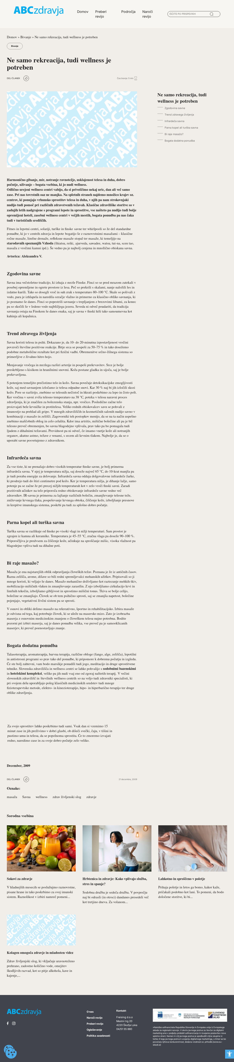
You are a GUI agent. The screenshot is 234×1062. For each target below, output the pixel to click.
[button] (229, 1054)
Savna (26, 796)
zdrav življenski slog (67, 796)
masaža (12, 796)
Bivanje (25, 37)
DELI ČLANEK (13, 78)
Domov (12, 37)
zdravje (91, 796)
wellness (41, 796)
